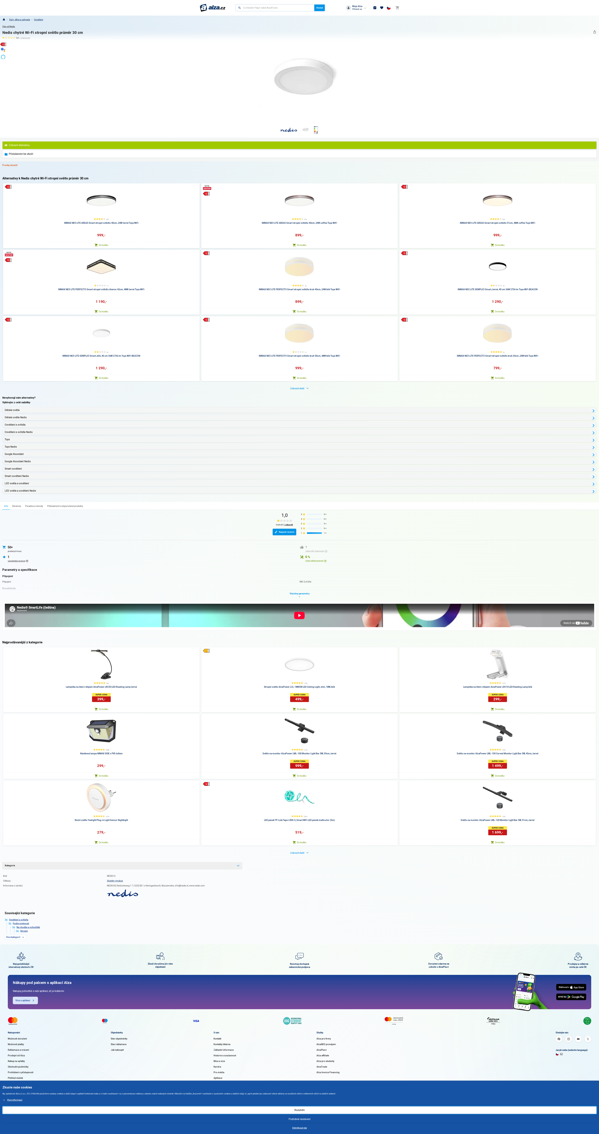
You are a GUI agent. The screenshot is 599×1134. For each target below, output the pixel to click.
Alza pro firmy (324, 1038)
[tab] (6, 506)
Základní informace (224, 1050)
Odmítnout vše (299, 1128)
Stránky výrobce (115, 881)
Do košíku (103, 245)
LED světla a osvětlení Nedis (20, 490)
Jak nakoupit (117, 1050)
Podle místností (21, 923)
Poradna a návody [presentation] (34, 506)
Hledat (319, 8)
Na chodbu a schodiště (28, 927)
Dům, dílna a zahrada (19, 19)
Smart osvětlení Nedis (17, 476)
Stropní (24, 931)
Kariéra (217, 1067)
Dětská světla (12, 410)
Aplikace (218, 1078)
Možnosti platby (16, 1044)
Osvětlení (38, 19)
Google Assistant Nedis (18, 461)
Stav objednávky (119, 1038)
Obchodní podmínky (18, 1067)
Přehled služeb (15, 1078)
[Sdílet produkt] (594, 32)
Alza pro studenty (325, 1061)
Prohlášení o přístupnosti (20, 1072)
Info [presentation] (6, 506)
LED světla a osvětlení (17, 483)
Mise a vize (219, 1061)
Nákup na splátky (16, 1061)
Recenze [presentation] (16, 506)
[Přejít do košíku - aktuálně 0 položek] (397, 8)
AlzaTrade (322, 1067)
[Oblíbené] (382, 8)
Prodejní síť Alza (16, 1055)
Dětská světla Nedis (16, 417)
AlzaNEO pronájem (326, 1044)
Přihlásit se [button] (357, 9)
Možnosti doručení (17, 1038)
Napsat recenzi (286, 532)
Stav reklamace (119, 1044)
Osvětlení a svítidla (15, 424)
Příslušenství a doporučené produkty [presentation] (65, 506)
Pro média (219, 1072)
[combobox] (275, 8)
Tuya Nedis (11, 446)
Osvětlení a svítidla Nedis (19, 432)
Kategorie (10, 865)
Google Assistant (14, 454)
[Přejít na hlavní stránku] (213, 8)
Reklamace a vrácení (18, 1050)
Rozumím (299, 1110)
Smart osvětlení (13, 468)
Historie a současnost (225, 1055)
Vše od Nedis (8, 26)
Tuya (7, 439)
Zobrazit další (297, 388)
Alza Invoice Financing (328, 1072)
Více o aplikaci (22, 1000)
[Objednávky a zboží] (375, 8)
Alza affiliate (323, 1055)
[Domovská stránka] (3, 19)
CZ (561, 1054)
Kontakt (217, 1038)
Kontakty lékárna (222, 1044)
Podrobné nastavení (299, 1119)
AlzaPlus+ (322, 1050)
